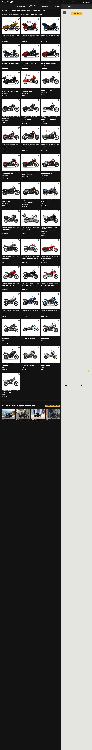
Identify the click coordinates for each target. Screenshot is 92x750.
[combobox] (22, 6)
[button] (11, 29)
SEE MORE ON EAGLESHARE (52, 405)
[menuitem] (31, 2)
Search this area (77, 13)
